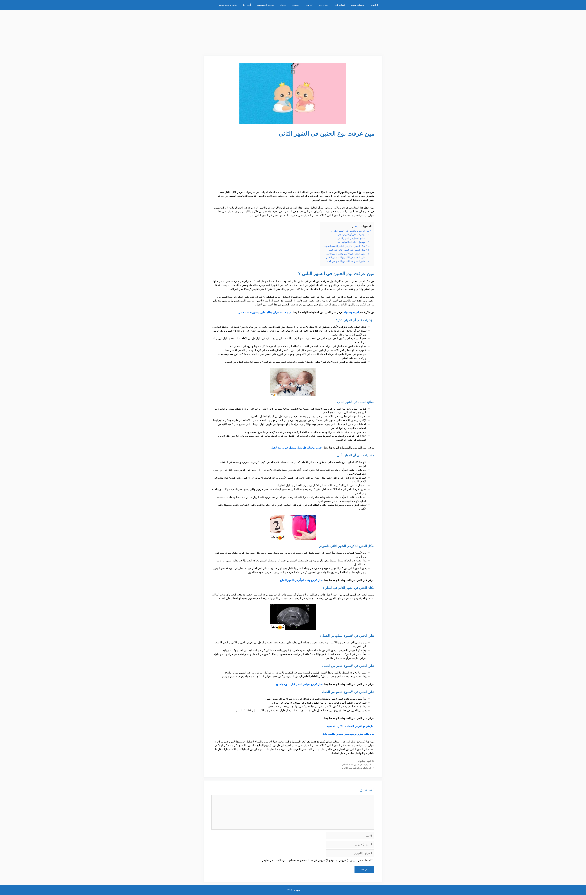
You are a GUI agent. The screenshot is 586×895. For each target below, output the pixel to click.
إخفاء (355, 226)
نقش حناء (323, 4)
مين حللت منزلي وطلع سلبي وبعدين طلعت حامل (264, 312)
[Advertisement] (293, 31)
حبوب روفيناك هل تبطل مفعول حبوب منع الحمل (296, 447)
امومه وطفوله (351, 312)
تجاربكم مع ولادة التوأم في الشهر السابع (301, 580)
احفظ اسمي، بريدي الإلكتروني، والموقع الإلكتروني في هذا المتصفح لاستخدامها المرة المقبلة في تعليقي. (316, 860)
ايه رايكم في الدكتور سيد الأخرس (356, 767)
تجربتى (295, 4)
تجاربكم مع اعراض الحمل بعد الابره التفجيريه (350, 726)
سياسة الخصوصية (265, 4)
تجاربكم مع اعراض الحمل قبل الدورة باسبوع (299, 684)
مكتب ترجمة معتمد (228, 4)
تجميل (283, 4)
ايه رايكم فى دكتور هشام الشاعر (356, 764)
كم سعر (309, 4)
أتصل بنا (247, 4)
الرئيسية (374, 4)
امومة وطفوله (364, 761)
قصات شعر (339, 4)
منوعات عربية (357, 4)
